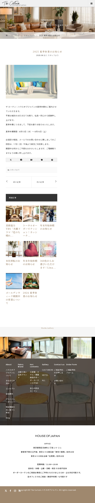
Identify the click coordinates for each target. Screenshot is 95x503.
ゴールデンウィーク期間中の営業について (13, 298)
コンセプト (10, 388)
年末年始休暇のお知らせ (47, 227)
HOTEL (45, 375)
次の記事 (40, 182)
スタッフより (53, 55)
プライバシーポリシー (10, 400)
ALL (43, 380)
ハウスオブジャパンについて (10, 373)
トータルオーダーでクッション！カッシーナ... (30, 230)
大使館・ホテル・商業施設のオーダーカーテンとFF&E (34, 377)
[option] (16, 348)
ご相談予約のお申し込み (58, 373)
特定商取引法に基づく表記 (10, 410)
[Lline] (42, 160)
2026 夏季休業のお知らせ (30, 294)
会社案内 (9, 394)
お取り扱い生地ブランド (22, 375)
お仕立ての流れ (10, 382)
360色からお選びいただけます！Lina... (48, 264)
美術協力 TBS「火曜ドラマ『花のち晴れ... (13, 230)
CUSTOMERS (47, 370)
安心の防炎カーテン (34, 389)
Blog (8, 418)
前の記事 (17, 182)
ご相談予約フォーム (70, 371)
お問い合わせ (58, 382)
